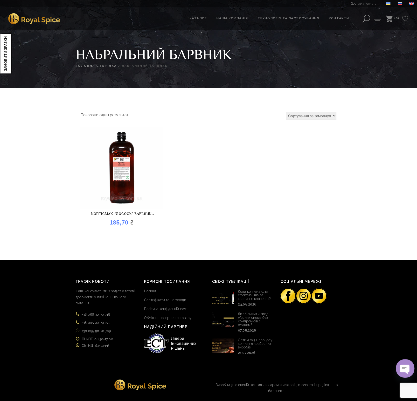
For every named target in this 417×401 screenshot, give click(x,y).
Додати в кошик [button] (87, 194)
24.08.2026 (247, 304)
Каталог (198, 18)
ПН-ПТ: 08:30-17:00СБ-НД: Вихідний (97, 342)
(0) (396, 18)
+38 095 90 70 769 (96, 331)
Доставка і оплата (363, 3)
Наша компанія (232, 18)
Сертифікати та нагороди (165, 300)
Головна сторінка (96, 66)
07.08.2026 (247, 330)
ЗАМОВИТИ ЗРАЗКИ (6, 53)
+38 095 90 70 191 (96, 323)
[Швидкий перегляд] (96, 194)
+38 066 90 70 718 (96, 314)
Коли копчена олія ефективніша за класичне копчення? (254, 295)
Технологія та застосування (289, 18)
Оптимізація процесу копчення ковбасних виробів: (255, 343)
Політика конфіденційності (166, 309)
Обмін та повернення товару (168, 318)
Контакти (339, 18)
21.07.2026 (246, 353)
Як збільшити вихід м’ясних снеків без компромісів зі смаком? (253, 319)
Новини (150, 291)
